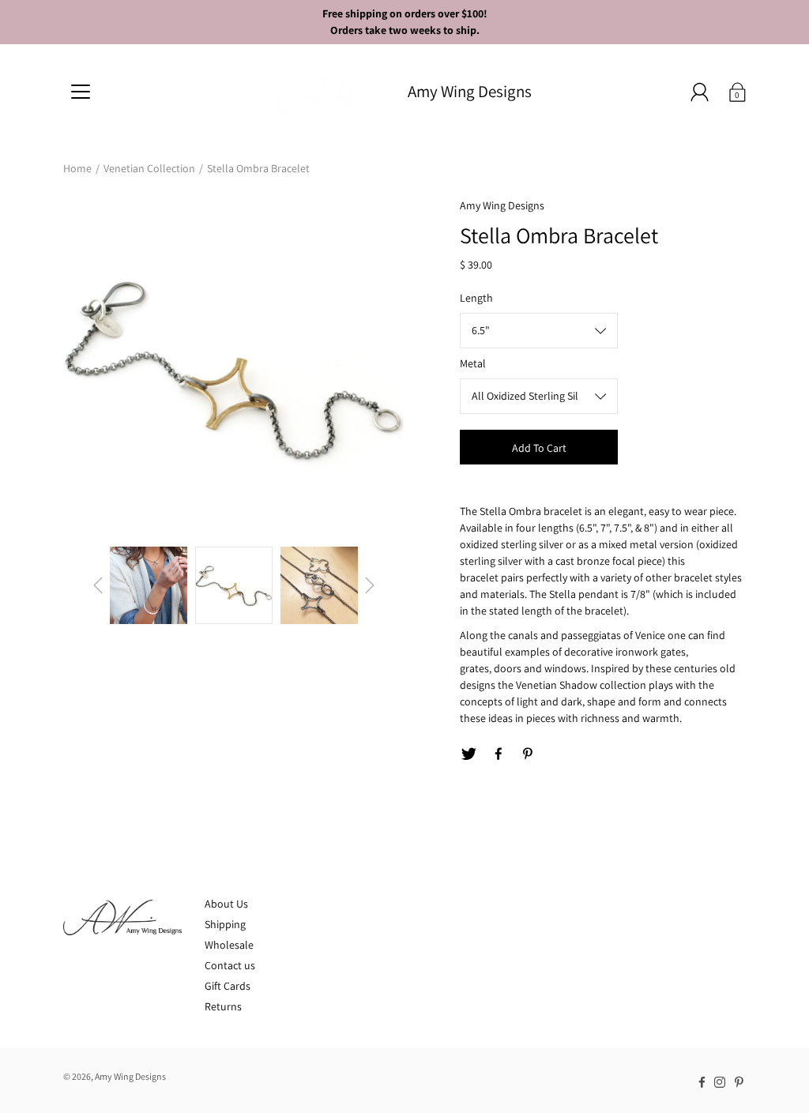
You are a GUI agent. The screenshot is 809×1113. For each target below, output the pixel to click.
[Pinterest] (528, 754)
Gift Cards (227, 986)
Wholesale (229, 945)
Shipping (225, 924)
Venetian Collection (149, 168)
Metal (473, 363)
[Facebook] (498, 754)
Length (476, 298)
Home (77, 168)
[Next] (370, 585)
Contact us (230, 965)
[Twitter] (468, 754)
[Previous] (98, 585)
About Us (226, 904)
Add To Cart (539, 448)
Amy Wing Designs (470, 91)
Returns (223, 1006)
